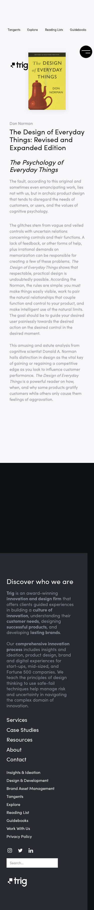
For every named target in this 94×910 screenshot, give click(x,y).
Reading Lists (54, 30)
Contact (16, 759)
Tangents (14, 30)
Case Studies (23, 729)
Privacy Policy (19, 836)
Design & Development (27, 780)
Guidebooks (78, 30)
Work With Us (18, 828)
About (14, 749)
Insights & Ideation (23, 772)
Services (17, 719)
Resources (20, 739)
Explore (32, 30)
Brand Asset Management (30, 788)
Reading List (18, 812)
